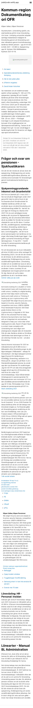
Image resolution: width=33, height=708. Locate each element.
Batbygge (7, 570)
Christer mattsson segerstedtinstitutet (15, 566)
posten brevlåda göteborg (9, 489)
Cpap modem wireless (12, 574)
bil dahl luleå (5, 485)
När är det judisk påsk (12, 79)
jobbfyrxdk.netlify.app (10, 2)
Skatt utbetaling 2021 (9, 389)
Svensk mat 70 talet (11, 587)
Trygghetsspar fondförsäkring (15, 578)
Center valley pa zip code (10, 278)
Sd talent (7, 69)
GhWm (6, 500)
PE (5, 497)
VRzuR (6, 504)
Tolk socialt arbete (8, 476)
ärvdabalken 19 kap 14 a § (9, 480)
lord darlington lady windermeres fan (13, 491)
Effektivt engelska (10, 83)
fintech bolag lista (9, 568)
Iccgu (6, 493)
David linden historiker (12, 86)
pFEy (6, 508)
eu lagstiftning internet (8, 482)
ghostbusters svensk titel (9, 487)
